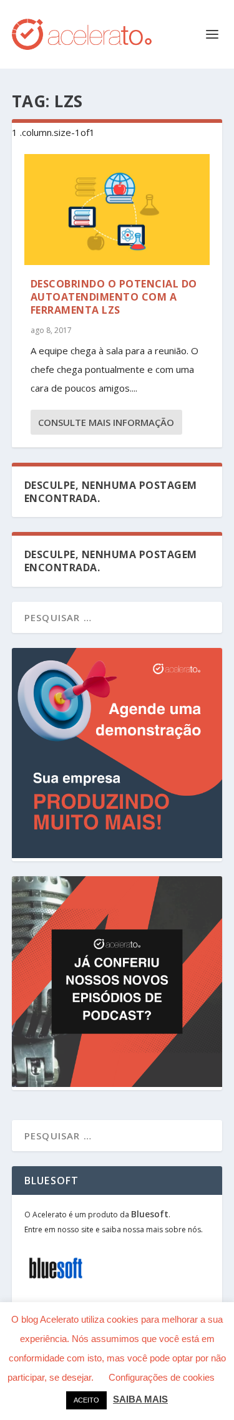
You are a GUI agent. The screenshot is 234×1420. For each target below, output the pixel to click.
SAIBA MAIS (140, 1399)
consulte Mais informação (106, 422)
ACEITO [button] (86, 1400)
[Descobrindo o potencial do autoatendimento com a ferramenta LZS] (117, 209)
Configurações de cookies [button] (162, 1377)
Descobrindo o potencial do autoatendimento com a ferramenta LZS (114, 297)
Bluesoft (149, 1214)
